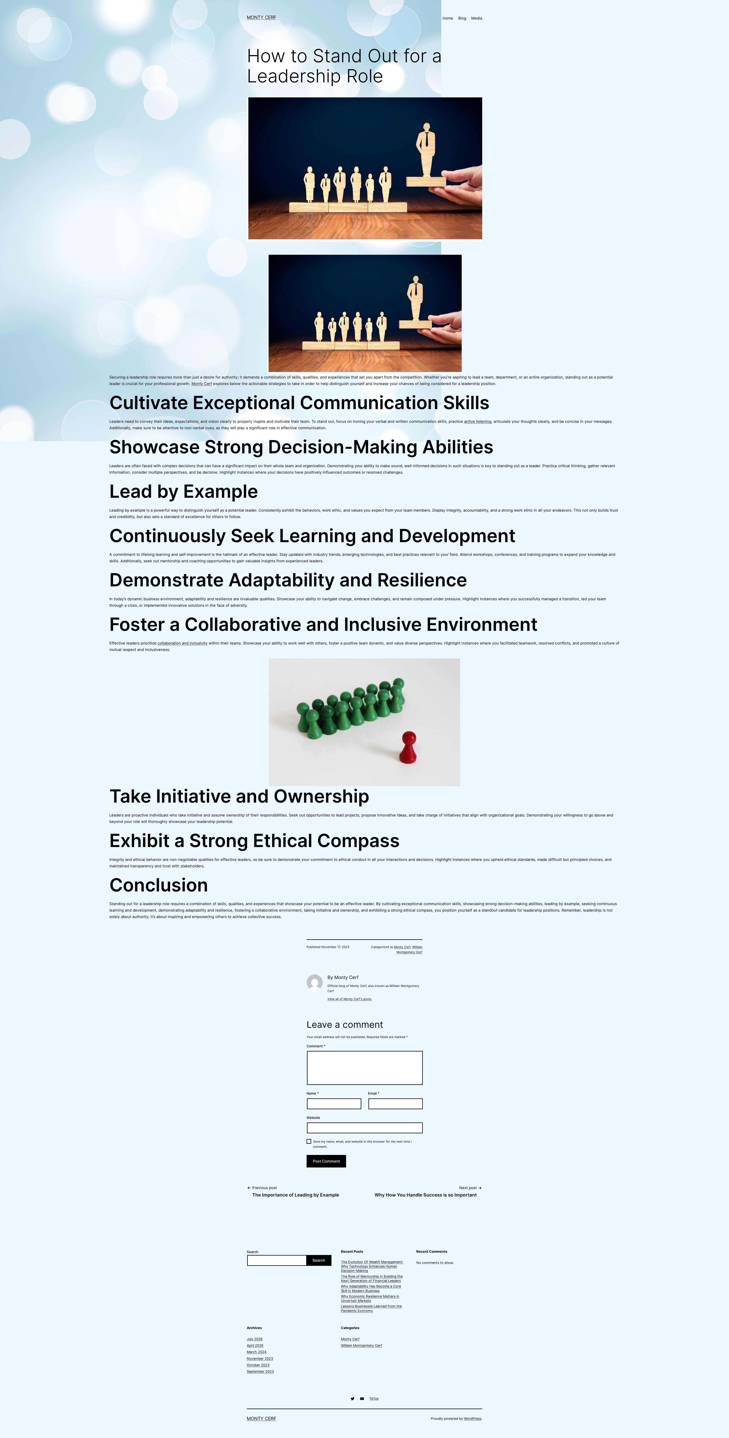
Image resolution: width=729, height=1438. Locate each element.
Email (373, 1093)
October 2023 (258, 1365)
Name (313, 1093)
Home (448, 18)
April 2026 (255, 1345)
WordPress (472, 1419)
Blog (462, 18)
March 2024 (257, 1352)
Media (476, 18)
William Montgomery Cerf (361, 1345)
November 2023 (260, 1359)
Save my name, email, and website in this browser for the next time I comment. (362, 1144)
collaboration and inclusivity (182, 643)
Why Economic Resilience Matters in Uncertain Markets (370, 1298)
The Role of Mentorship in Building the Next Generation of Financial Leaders (372, 1278)
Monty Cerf (261, 17)
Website (313, 1118)
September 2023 (260, 1371)
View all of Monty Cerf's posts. (349, 999)
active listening (477, 421)
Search (252, 1252)
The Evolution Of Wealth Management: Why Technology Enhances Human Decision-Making (372, 1266)
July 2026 (255, 1339)
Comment (316, 1046)
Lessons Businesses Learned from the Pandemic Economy (371, 1308)
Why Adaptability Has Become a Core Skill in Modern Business (371, 1288)
